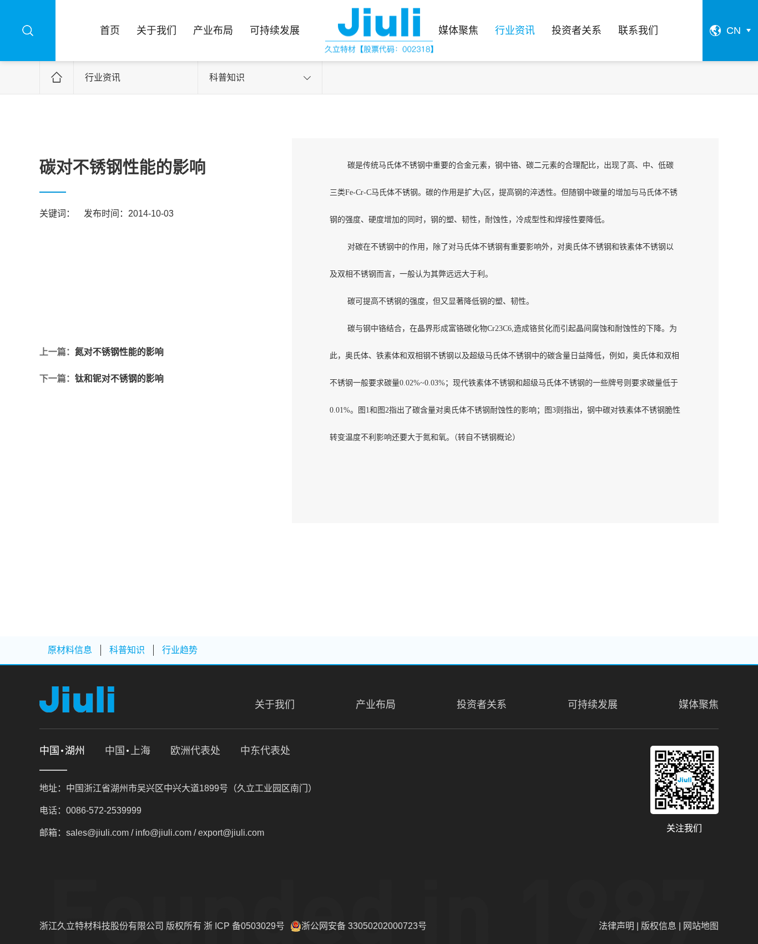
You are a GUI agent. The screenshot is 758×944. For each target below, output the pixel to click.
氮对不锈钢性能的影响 (119, 351)
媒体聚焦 (458, 30)
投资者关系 (577, 30)
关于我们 (156, 30)
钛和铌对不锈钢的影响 (119, 378)
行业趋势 (180, 650)
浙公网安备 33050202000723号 (364, 926)
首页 (110, 30)
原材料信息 (70, 650)
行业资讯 (515, 30)
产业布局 (213, 30)
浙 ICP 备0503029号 (244, 926)
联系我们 (638, 30)
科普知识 (227, 77)
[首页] (379, 30)
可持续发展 (275, 30)
